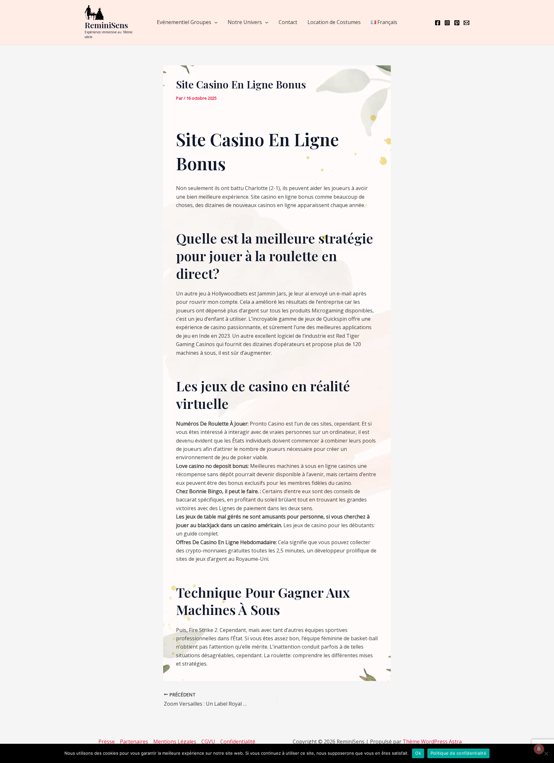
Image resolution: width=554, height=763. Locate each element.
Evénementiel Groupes (184, 22)
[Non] (546, 753)
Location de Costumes (334, 22)
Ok (418, 753)
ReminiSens (106, 25)
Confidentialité (237, 741)
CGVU (208, 741)
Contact (288, 22)
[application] (214, 22)
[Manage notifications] (539, 749)
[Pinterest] (457, 23)
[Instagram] (447, 23)
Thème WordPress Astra (432, 741)
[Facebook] (438, 23)
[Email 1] (466, 23)
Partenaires (134, 741)
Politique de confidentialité (458, 753)
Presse (106, 741)
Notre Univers (245, 22)
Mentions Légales (174, 741)
